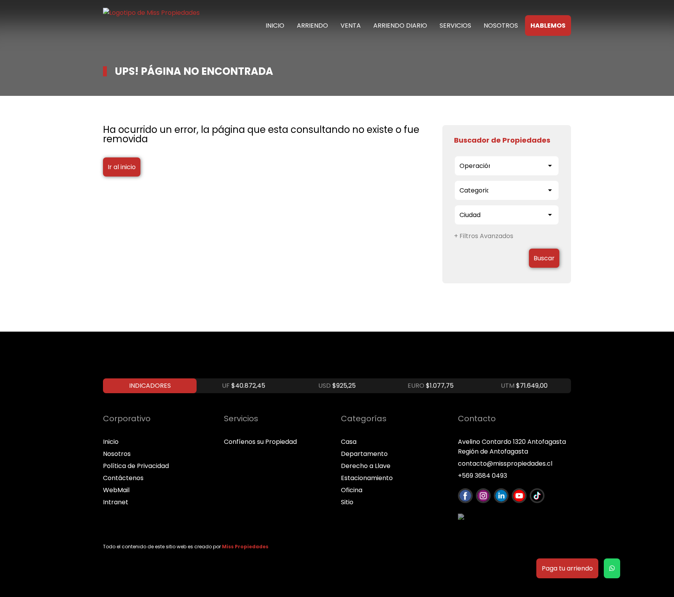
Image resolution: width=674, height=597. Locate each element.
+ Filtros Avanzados (483, 235)
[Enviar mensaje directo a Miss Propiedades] (612, 568)
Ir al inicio (122, 166)
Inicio (275, 25)
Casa (349, 441)
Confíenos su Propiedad (260, 441)
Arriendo (312, 25)
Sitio (347, 502)
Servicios (455, 25)
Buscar (544, 258)
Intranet (115, 502)
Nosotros (501, 25)
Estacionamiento (367, 477)
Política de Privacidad (136, 465)
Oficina (351, 490)
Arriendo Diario (400, 25)
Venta (351, 25)
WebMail (116, 490)
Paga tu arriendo (567, 568)
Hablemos (548, 25)
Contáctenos (123, 477)
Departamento (364, 453)
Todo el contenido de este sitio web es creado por (185, 546)
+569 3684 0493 (482, 475)
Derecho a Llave (365, 465)
